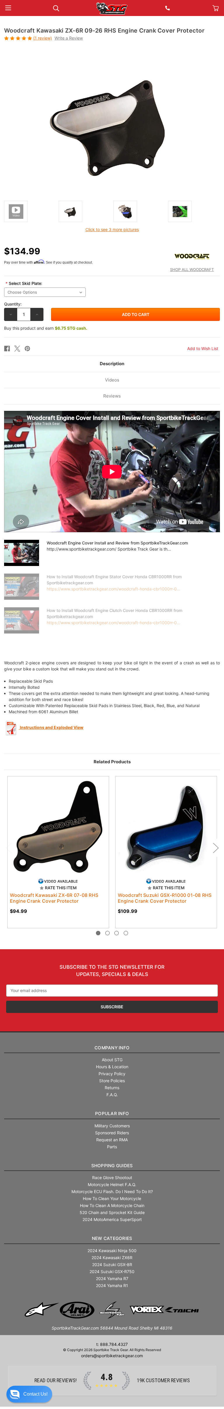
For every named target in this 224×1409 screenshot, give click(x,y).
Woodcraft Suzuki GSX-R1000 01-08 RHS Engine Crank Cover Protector (165, 898)
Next (215, 848)
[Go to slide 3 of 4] (116, 933)
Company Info (112, 1047)
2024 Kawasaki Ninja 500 (112, 1250)
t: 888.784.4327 (112, 1344)
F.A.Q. (112, 1094)
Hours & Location (112, 1066)
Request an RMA (112, 1139)
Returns (112, 1087)
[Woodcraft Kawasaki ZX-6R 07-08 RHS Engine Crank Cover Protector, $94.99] (58, 827)
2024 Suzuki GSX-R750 (112, 1271)
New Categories (112, 1238)
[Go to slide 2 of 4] (107, 933)
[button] (29, 1394)
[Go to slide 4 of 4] (126, 933)
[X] (17, 349)
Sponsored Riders (112, 1132)
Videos (112, 380)
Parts (112, 1146)
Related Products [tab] (112, 761)
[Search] (56, 7)
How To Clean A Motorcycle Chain (112, 1205)
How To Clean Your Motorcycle (112, 1198)
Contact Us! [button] (35, 1394)
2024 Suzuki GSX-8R (112, 1264)
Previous (8, 848)
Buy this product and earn (45, 328)
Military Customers (112, 1125)
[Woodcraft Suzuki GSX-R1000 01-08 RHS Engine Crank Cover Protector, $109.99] (166, 827)
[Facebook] (7, 349)
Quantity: (13, 303)
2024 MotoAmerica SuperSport (112, 1219)
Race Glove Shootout (112, 1177)
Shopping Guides (112, 1165)
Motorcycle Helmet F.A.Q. (112, 1184)
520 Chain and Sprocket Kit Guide (112, 1212)
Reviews (112, 396)
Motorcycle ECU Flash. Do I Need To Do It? (112, 1191)
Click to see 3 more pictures (112, 229)
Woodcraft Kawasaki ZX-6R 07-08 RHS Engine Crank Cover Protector (54, 898)
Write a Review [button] (69, 38)
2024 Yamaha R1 (112, 1285)
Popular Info (112, 1113)
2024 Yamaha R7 (112, 1278)
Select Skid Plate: (24, 283)
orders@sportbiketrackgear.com (112, 1355)
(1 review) (42, 38)
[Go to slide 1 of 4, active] (98, 933)
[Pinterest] (27, 349)
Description (112, 363)
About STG (112, 1059)
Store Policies (112, 1080)
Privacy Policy (112, 1073)
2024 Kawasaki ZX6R (112, 1257)
